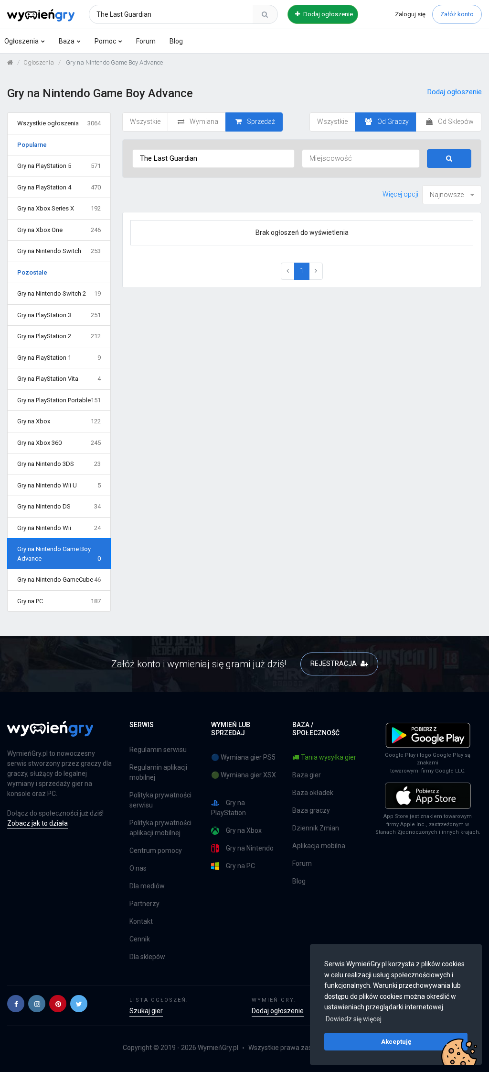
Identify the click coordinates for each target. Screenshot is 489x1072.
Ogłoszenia (21, 41)
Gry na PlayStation (228, 808)
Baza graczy (311, 810)
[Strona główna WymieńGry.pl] (10, 62)
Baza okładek (312, 792)
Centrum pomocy (155, 850)
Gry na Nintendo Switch (59, 250)
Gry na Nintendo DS (59, 506)
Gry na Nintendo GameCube (59, 579)
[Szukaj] (265, 14)
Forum (146, 41)
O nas (138, 868)
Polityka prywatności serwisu (160, 800)
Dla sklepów (147, 957)
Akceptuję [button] (396, 1041)
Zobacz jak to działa (37, 823)
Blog (176, 41)
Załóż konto (457, 14)
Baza (66, 41)
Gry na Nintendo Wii (59, 527)
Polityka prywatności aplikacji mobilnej (160, 828)
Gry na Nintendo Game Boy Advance (59, 553)
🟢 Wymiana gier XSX (243, 775)
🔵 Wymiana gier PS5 (243, 757)
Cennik (139, 939)
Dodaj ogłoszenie (327, 14)
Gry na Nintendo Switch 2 (59, 293)
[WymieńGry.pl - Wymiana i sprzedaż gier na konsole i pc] (40, 13)
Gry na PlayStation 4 (59, 187)
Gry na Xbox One (59, 229)
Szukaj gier (146, 1011)
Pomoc (105, 41)
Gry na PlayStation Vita (59, 378)
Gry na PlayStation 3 (59, 315)
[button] (15, 1003)
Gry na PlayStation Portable (59, 400)
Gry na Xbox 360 (59, 442)
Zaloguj (410, 14)
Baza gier (306, 775)
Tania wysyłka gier (328, 757)
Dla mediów (147, 886)
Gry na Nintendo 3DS (59, 463)
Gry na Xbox (59, 421)
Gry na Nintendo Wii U (59, 485)
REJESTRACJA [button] (334, 663)
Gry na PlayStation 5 (59, 165)
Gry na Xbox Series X (59, 208)
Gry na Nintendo (250, 848)
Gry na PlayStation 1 (59, 357)
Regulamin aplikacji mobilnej (158, 772)
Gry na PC (59, 601)
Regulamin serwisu (158, 749)
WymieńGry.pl (218, 1047)
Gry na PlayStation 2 (59, 336)
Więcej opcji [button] (400, 194)
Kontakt (141, 921)
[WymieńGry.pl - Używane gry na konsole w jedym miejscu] (50, 734)
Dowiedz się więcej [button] (354, 1019)
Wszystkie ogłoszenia (59, 123)
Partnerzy (144, 903)
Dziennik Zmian (315, 828)
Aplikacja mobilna (318, 846)
